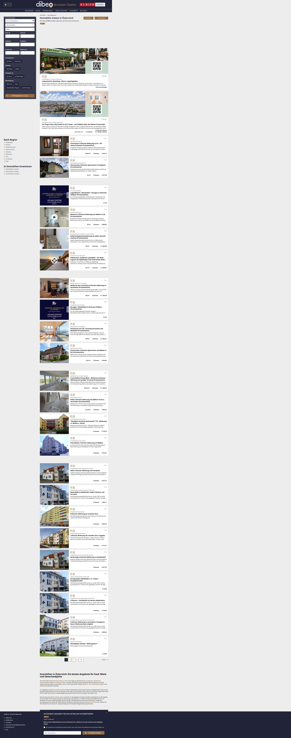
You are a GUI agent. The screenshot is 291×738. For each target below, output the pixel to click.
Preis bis (22, 33)
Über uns (9, 718)
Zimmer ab (8, 49)
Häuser (38, 11)
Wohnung (85, 681)
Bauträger (83, 11)
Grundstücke (57, 682)
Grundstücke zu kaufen (12, 174)
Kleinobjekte (74, 11)
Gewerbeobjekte (48, 11)
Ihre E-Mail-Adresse (48, 730)
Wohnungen (29, 11)
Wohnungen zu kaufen (12, 171)
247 (81, 660)
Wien (7, 161)
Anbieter (8, 65)
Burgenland (9, 142)
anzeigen (20, 96)
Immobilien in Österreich (63, 681)
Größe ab (8, 41)
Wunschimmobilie (94, 702)
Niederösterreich (11, 147)
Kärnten (8, 145)
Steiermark (9, 154)
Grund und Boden (61, 11)
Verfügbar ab (9, 73)
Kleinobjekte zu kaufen (12, 169)
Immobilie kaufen (58, 690)
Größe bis (23, 41)
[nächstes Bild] (67, 146)
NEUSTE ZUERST (101, 18)
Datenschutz (10, 727)
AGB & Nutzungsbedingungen (15, 725)
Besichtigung (9, 80)
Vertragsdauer (9, 58)
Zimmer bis (23, 49)
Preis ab (7, 33)
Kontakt (8, 722)
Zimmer (98, 681)
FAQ (7, 729)
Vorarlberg (9, 159)
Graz (90, 684)
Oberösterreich (10, 149)
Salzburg (8, 152)
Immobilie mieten (58, 697)
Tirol (7, 156)
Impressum (9, 720)
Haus (91, 681)
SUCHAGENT (89, 18)
